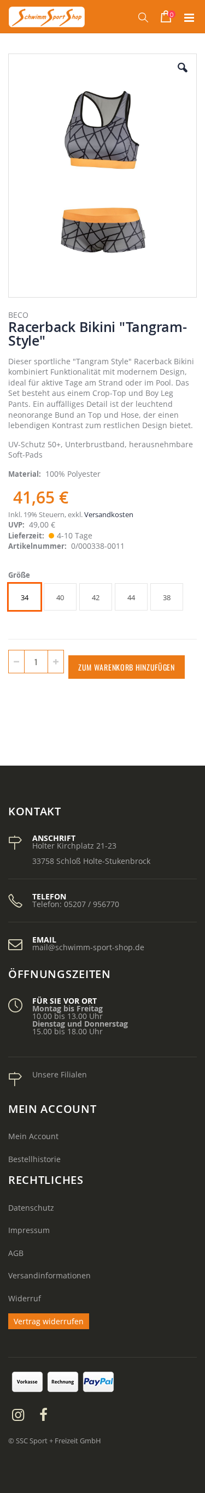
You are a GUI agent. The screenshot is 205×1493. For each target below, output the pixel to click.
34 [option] (24, 597)
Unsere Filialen (59, 1074)
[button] (182, 76)
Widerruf (24, 1298)
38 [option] (167, 597)
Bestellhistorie (34, 1159)
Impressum (29, 1230)
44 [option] (131, 597)
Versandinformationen (49, 1275)
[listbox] (97, 598)
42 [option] (95, 597)
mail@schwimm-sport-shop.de (88, 947)
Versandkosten (108, 514)
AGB (16, 1253)
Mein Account (33, 1136)
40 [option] (60, 597)
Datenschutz (31, 1207)
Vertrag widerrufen (49, 1321)
